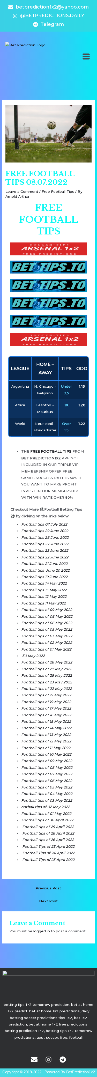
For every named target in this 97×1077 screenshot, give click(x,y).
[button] (86, 56)
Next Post (48, 901)
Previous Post (48, 888)
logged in (41, 931)
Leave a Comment (21, 191)
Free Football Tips (58, 191)
